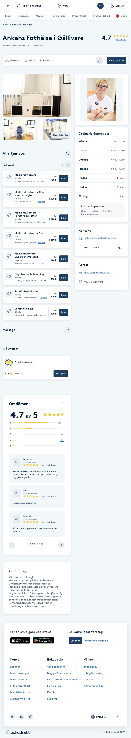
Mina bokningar (19, 673)
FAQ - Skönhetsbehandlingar (64, 679)
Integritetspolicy (94, 673)
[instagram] (12, 716)
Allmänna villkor (93, 685)
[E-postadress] (102, 238)
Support (52, 698)
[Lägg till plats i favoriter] (99, 60)
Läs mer (43, 181)
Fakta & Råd (54, 685)
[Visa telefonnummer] (119, 247)
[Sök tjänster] (68, 153)
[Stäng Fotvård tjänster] (68, 165)
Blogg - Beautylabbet (60, 673)
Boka (63, 178)
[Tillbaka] (8, 6)
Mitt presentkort (20, 685)
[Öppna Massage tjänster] (68, 330)
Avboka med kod (20, 698)
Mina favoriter (18, 679)
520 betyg (121, 39)
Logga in (15, 666)
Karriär (51, 692)
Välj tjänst (60, 373)
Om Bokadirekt (56, 666)
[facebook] (30, 716)
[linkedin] (21, 716)
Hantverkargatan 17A (97, 272)
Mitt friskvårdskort (21, 692)
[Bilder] (101, 99)
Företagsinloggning (96, 640)
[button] (36, 178)
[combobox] (35, 6)
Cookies (88, 679)
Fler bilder (58, 135)
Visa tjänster (116, 60)
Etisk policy (90, 666)
